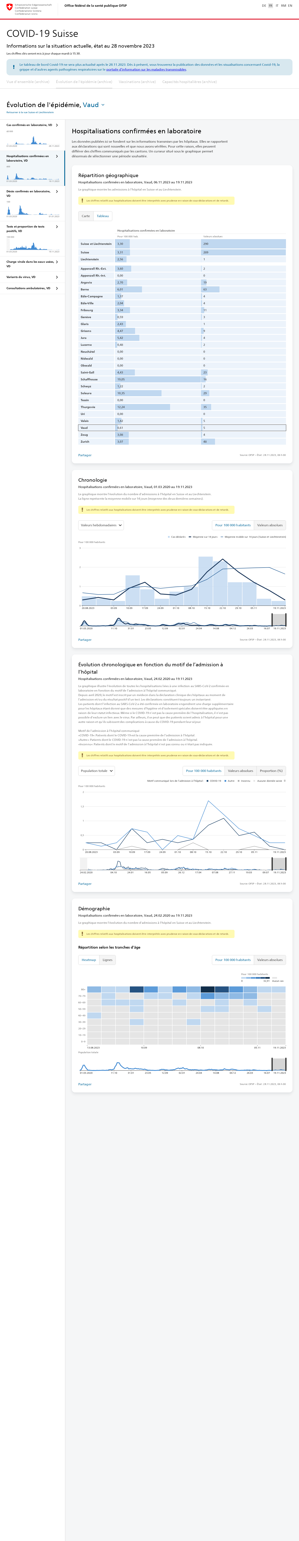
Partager (85, 455)
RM (283, 6)
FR (270, 6)
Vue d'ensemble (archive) (28, 82)
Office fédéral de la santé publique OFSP (95, 6)
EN (290, 6)
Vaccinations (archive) (137, 82)
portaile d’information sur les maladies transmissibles (146, 69)
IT (277, 6)
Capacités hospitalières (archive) (189, 82)
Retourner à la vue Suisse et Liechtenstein (30, 112)
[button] (94, 105)
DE (264, 6)
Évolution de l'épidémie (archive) (84, 82)
